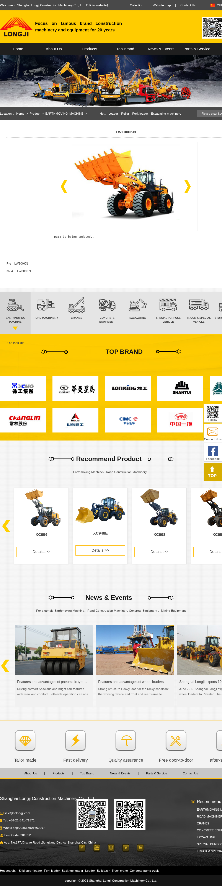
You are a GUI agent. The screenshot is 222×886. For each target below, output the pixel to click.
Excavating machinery (166, 113)
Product (35, 113)
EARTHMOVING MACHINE (64, 113)
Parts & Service (196, 49)
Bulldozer (103, 870)
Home (18, 49)
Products (89, 49)
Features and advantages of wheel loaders (131, 682)
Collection (136, 5)
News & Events (161, 49)
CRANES (203, 823)
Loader (113, 113)
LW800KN (24, 271)
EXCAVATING (206, 837)
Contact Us (188, 5)
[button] (64, 186)
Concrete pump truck (144, 870)
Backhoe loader (72, 870)
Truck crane (120, 870)
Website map (162, 5)
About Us (54, 49)
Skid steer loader (30, 870)
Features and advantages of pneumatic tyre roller (52, 682)
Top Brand (125, 49)
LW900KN (21, 263)
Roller (125, 113)
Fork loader (140, 113)
